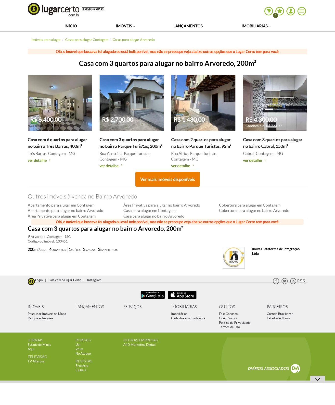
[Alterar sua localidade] (268, 11)
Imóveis (124, 26)
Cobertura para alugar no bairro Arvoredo (254, 210)
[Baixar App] (153, 299)
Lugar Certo (54, 9)
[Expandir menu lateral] (301, 11)
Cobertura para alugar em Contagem (250, 205)
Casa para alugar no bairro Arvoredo (153, 216)
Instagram (94, 280)
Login (39, 280)
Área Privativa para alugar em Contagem (62, 216)
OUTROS (227, 307)
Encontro (82, 366)
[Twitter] (285, 283)
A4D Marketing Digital (139, 345)
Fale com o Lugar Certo (65, 280)
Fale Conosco (228, 314)
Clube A (81, 370)
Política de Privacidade (235, 322)
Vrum (79, 349)
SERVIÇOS (132, 307)
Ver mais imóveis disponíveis (167, 179)
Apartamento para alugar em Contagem (61, 205)
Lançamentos (188, 26)
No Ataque (83, 353)
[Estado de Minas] (93, 9)
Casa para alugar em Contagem (149, 210)
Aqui (31, 349)
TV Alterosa (36, 361)
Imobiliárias (255, 26)
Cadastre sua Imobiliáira (188, 318)
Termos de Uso (229, 327)
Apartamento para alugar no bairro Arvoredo (65, 210)
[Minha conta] (290, 11)
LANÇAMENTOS (90, 307)
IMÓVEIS (36, 307)
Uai (78, 345)
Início (70, 26)
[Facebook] (276, 283)
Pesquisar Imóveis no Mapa (47, 314)
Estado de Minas (278, 318)
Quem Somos (228, 318)
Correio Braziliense (280, 314)
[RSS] (297, 283)
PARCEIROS (277, 307)
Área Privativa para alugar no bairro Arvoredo (161, 205)
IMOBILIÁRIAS (184, 307)
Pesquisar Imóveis (40, 318)
